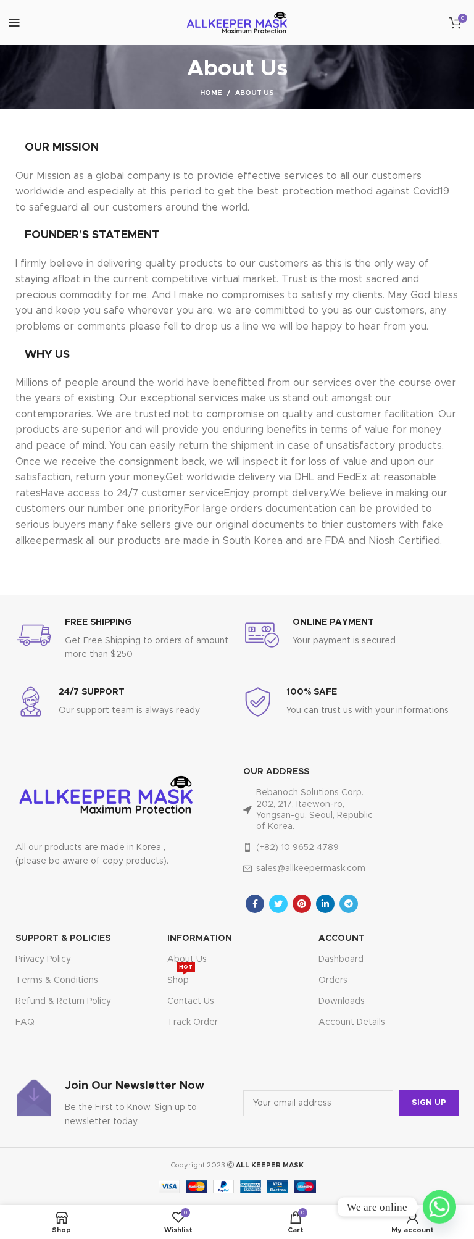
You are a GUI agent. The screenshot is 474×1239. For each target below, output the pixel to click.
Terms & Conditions (56, 980)
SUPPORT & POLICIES (62, 938)
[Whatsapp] (439, 1207)
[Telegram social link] (348, 904)
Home (211, 93)
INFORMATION (199, 938)
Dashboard (341, 959)
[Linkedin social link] (325, 904)
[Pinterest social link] (302, 904)
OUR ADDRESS (276, 771)
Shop (180, 977)
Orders (332, 980)
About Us (187, 959)
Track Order (192, 1022)
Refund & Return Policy (63, 1001)
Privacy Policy (43, 959)
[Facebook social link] (255, 904)
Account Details (351, 1022)
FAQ (25, 1022)
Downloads (341, 1001)
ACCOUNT (341, 938)
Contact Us (190, 1001)
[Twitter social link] (278, 904)
